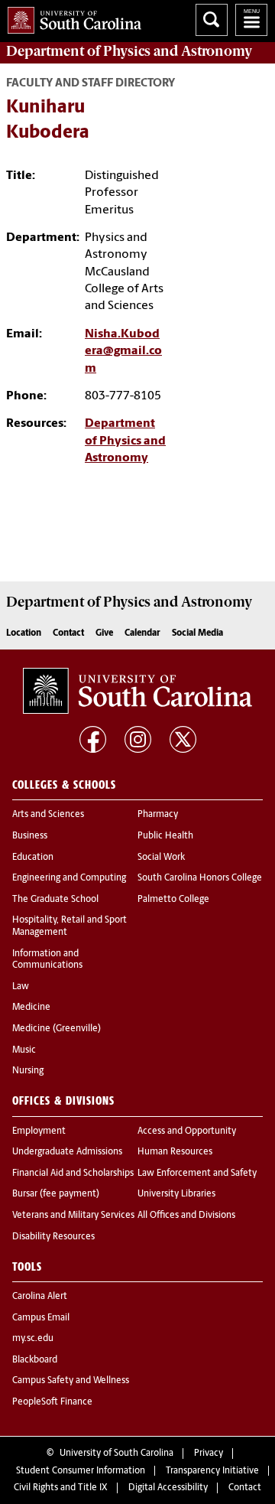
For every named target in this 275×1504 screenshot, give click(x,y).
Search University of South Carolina (212, 20)
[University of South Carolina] (137, 691)
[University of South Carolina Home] (70, 17)
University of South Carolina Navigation (251, 20)
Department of (129, 51)
